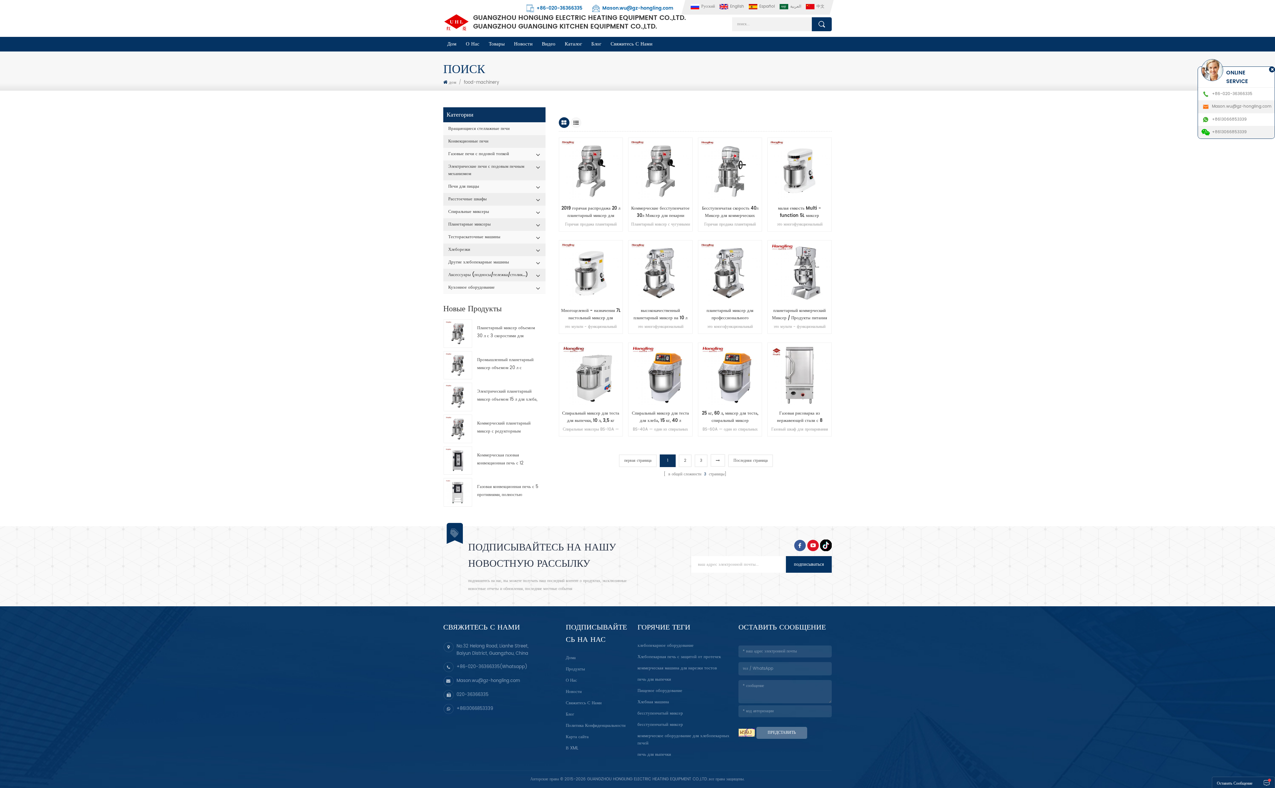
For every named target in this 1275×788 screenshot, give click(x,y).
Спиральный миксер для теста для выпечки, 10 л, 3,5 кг (590, 417)
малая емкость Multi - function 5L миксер (799, 212)
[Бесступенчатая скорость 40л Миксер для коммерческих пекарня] (730, 170)
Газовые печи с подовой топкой (478, 153)
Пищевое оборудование (660, 690)
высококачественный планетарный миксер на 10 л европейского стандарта (660, 314)
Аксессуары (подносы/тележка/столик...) (488, 274)
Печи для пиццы (463, 186)
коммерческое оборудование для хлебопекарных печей (683, 740)
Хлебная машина (653, 702)
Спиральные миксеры (468, 211)
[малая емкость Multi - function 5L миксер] (799, 170)
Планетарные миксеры (469, 224)
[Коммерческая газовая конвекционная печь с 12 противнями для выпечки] (458, 460)
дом (452, 44)
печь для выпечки (654, 679)
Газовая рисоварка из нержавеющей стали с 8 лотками (799, 417)
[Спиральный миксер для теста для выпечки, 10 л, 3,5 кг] (591, 375)
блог (596, 44)
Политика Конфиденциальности (596, 725)
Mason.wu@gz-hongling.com (637, 8)
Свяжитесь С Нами (631, 44)
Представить (782, 733)
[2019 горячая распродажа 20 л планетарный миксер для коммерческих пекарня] (591, 170)
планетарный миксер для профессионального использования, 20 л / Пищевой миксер (730, 314)
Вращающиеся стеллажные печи (479, 128)
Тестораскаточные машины (474, 237)
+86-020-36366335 (559, 8)
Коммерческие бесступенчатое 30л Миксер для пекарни (660, 212)
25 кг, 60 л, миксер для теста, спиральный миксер (730, 417)
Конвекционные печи (468, 141)
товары (497, 44)
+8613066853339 (475, 708)
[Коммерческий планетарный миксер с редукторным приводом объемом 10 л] (458, 429)
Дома (571, 657)
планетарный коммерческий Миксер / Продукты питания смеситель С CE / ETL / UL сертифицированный (799, 314)
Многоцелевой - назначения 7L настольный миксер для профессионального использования (591, 314)
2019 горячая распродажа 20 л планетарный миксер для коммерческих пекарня (590, 212)
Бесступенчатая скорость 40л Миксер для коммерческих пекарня (730, 212)
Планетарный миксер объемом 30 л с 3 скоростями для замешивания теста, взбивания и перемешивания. (507, 332)
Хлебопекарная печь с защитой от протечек (679, 656)
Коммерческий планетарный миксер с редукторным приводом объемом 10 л (504, 428)
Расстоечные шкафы (467, 199)
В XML (572, 748)
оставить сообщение (1234, 783)
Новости (523, 44)
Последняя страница (750, 460)
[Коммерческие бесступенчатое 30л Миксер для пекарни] (660, 170)
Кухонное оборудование (471, 287)
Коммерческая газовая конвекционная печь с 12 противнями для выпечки (501, 459)
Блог (570, 714)
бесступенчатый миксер (660, 713)
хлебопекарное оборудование (666, 645)
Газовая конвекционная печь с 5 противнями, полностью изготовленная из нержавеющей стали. (507, 491)
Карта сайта (577, 737)
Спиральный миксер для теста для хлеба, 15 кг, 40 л (660, 417)
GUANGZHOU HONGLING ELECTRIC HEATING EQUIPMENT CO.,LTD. (579, 22)
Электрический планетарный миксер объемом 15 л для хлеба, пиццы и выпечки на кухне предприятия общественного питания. (507, 396)
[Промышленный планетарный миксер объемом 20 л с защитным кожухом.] (458, 365)
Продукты (575, 669)
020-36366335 (472, 694)
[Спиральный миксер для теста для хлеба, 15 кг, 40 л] (660, 375)
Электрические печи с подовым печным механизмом (486, 170)
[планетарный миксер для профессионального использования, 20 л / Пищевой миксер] (730, 272)
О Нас (472, 44)
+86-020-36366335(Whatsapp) (492, 666)
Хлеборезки (459, 249)
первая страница (637, 460)
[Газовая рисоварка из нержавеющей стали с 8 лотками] (799, 375)
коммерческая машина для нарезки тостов (677, 668)
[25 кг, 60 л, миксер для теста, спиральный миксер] (730, 375)
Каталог (573, 44)
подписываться (809, 564)
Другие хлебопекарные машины (478, 262)
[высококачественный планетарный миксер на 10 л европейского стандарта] (660, 272)
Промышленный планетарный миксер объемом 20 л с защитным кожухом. (505, 364)
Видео (548, 44)
